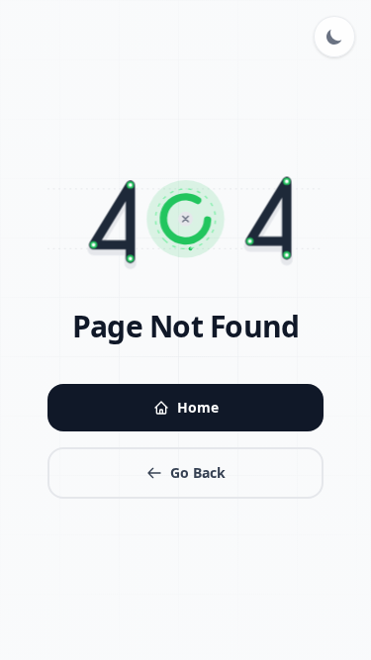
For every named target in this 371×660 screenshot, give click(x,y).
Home (198, 407)
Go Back (198, 472)
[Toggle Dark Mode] (334, 36)
